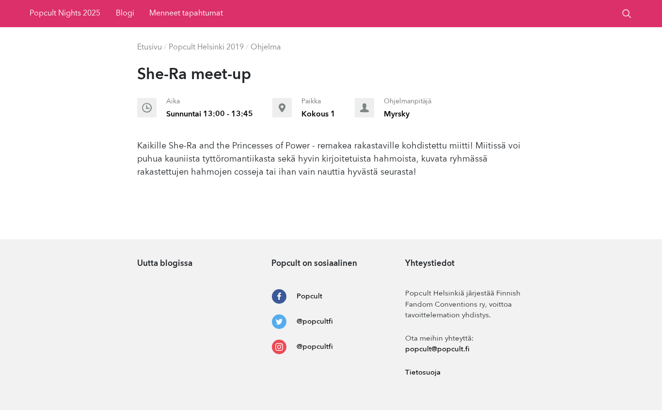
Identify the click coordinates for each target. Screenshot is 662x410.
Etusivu (149, 47)
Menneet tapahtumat (186, 13)
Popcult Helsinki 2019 (206, 47)
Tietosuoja (423, 373)
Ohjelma (266, 47)
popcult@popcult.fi (437, 349)
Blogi (125, 13)
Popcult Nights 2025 (65, 13)
